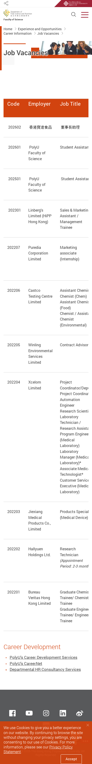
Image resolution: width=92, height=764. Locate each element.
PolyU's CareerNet (26, 663)
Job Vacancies (48, 33)
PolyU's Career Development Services (43, 657)
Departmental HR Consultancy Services (45, 669)
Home (8, 29)
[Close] (88, 725)
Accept (71, 759)
